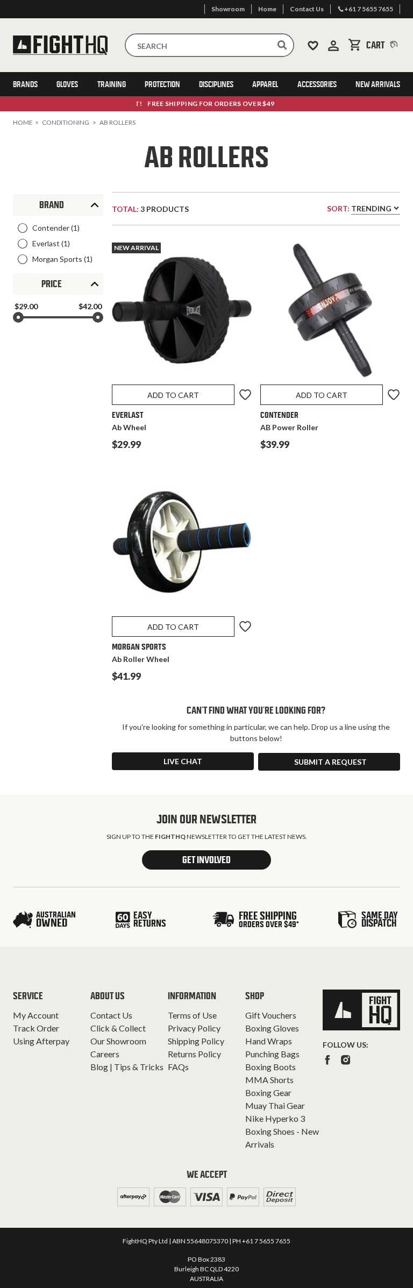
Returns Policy (194, 1054)
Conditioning (65, 122)
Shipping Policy (196, 1041)
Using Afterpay (41, 1041)
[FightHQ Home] (361, 1010)
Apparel (265, 84)
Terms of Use (192, 1015)
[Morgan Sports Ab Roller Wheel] (182, 544)
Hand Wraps (268, 1041)
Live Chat (182, 761)
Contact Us (111, 1015)
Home (23, 122)
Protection (162, 84)
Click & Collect (118, 1028)
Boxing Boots (270, 1067)
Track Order (36, 1028)
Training (111, 84)
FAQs (178, 1067)
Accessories (317, 84)
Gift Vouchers (270, 1015)
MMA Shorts (269, 1079)
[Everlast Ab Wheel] (182, 312)
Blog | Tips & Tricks (126, 1067)
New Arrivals (377, 84)
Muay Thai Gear (275, 1105)
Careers (104, 1054)
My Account (36, 1015)
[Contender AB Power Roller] (330, 312)
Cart (383, 45)
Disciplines (216, 84)
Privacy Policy (194, 1028)
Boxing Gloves (272, 1028)
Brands (25, 84)
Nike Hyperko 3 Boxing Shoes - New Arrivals (282, 1131)
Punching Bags (272, 1054)
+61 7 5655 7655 (266, 1241)
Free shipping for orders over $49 (206, 103)
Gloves (67, 84)
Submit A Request (330, 761)
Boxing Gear (268, 1092)
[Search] (282, 45)
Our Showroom (118, 1041)
